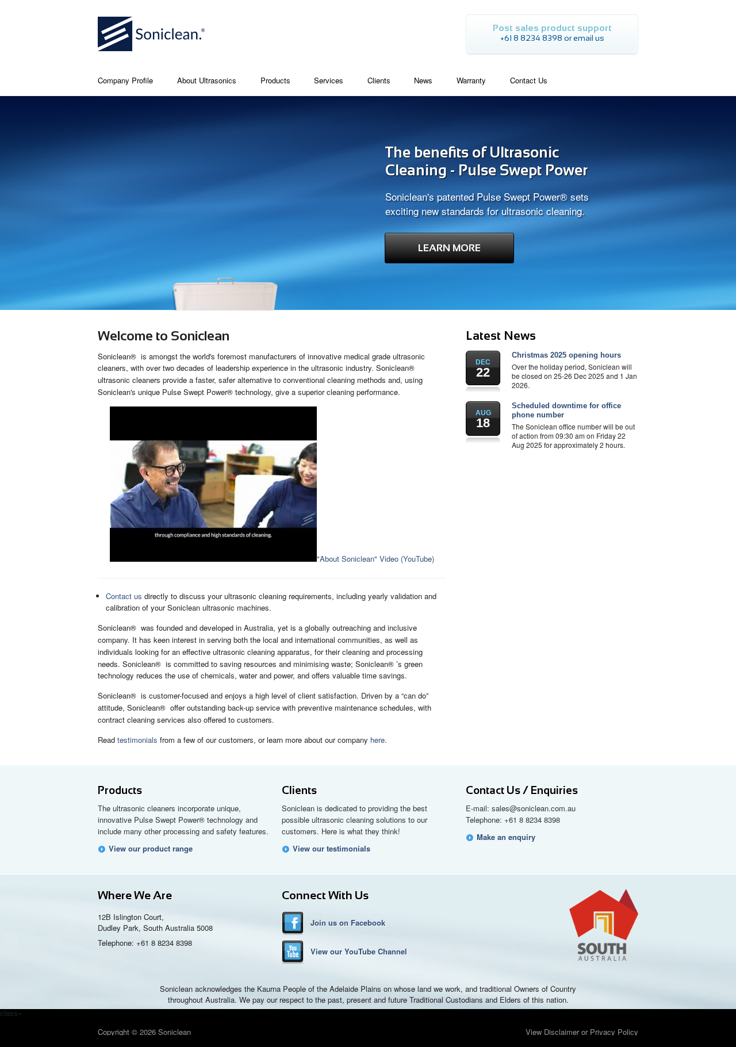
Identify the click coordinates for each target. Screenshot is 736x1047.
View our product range (151, 848)
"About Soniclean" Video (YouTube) (375, 558)
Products (120, 790)
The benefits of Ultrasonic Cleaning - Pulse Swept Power (486, 161)
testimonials (137, 739)
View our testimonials (331, 848)
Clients (299, 790)
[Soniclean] (151, 54)
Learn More (449, 248)
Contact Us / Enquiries (522, 790)
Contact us (124, 595)
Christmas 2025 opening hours (566, 355)
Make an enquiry (506, 837)
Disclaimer (561, 1031)
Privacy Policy (614, 1031)
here (377, 739)
